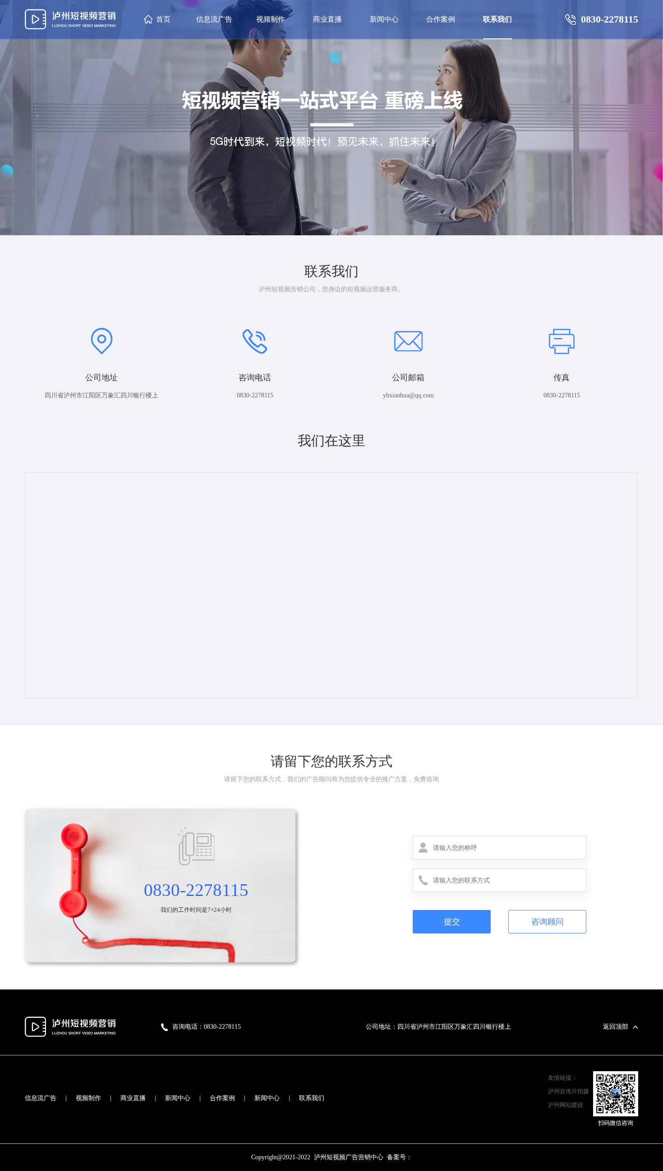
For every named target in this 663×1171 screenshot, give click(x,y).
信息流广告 (40, 1098)
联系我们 (311, 1098)
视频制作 (88, 1098)
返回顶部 (615, 1026)
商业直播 (133, 1098)
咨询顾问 (547, 921)
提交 (452, 921)
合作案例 (222, 1098)
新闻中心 (177, 1098)
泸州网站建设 (565, 1104)
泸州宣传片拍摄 (568, 1091)
